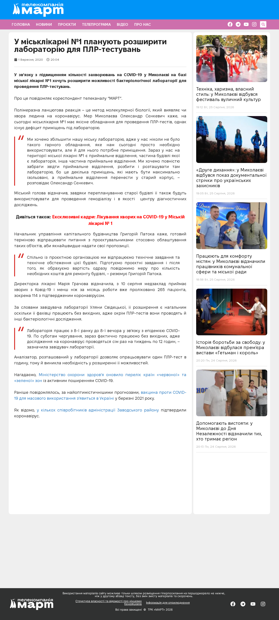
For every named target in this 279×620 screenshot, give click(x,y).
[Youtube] (246, 24)
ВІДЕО (122, 24)
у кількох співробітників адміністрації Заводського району (98, 410)
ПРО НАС (142, 24)
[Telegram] (238, 24)
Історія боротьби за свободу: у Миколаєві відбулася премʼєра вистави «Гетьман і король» (230, 347)
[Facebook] (230, 24)
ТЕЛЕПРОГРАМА (96, 24)
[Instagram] (254, 24)
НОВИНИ (44, 24)
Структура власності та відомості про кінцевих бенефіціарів (108, 602)
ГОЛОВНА (21, 24)
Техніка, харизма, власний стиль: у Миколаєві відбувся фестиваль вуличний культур (228, 94)
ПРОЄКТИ (67, 24)
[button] (263, 24)
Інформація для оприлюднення (168, 602)
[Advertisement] (232, 484)
